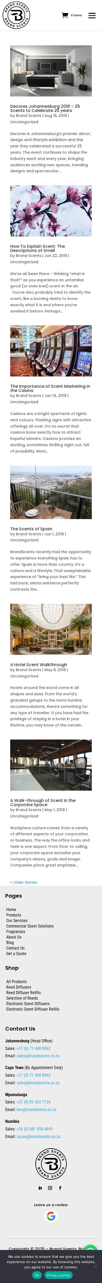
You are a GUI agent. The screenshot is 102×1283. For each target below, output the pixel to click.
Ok (37, 1275)
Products (13, 915)
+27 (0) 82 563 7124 (32, 1101)
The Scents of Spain (31, 529)
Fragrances (15, 931)
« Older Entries (23, 882)
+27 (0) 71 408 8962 (32, 1048)
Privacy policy (58, 1275)
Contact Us (15, 948)
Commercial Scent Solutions (30, 926)
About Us (13, 937)
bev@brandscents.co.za (36, 1109)
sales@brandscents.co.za (38, 1055)
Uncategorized (24, 122)
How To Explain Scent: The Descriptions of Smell (37, 248)
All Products (16, 981)
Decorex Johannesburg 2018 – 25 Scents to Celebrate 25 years (45, 108)
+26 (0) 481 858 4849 (34, 1128)
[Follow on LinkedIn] (40, 1188)
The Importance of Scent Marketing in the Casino (50, 388)
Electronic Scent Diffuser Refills (32, 1009)
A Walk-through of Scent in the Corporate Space (43, 802)
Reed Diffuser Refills (23, 992)
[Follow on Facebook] (60, 1188)
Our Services (16, 920)
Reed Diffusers (18, 987)
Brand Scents (28, 115)
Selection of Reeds (22, 998)
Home (11, 909)
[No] (95, 1266)
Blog (10, 942)
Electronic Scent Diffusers (28, 1003)
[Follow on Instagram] (50, 1188)
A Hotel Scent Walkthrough (38, 665)
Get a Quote (16, 953)
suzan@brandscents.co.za (38, 1136)
